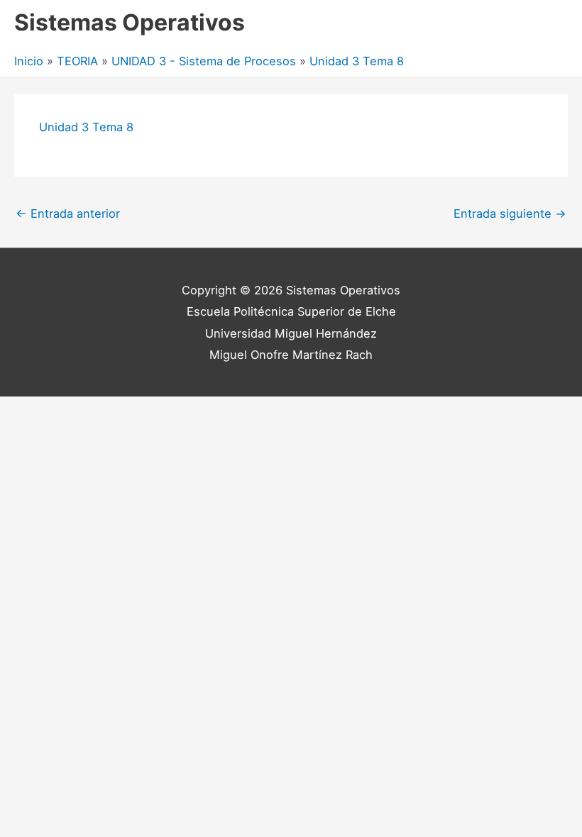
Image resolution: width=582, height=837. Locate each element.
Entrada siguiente (510, 213)
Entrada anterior (68, 213)
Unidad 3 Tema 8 (86, 127)
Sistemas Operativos (129, 22)
